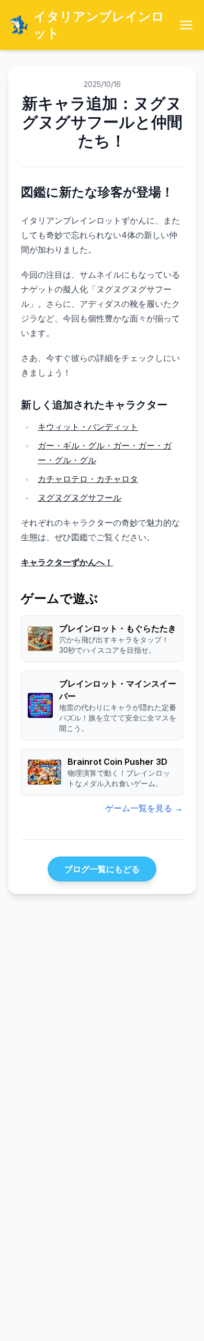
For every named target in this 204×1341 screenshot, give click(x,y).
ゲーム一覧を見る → (144, 808)
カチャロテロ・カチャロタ (88, 479)
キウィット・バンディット (88, 426)
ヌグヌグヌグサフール (79, 497)
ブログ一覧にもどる (102, 869)
